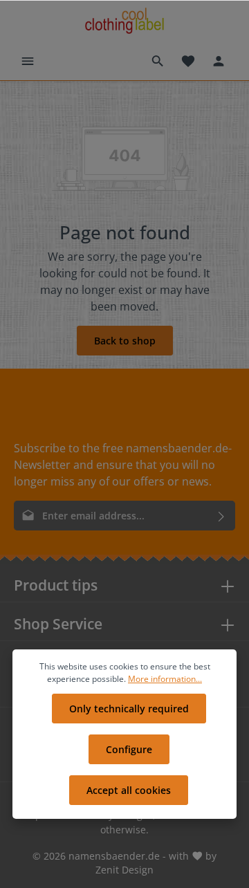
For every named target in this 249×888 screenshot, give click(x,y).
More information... (165, 679)
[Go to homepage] (124, 21)
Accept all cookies (128, 790)
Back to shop (125, 340)
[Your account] (218, 61)
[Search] (158, 61)
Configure (129, 749)
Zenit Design (124, 869)
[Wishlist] (188, 61)
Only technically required (129, 708)
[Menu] (28, 61)
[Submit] (221, 515)
